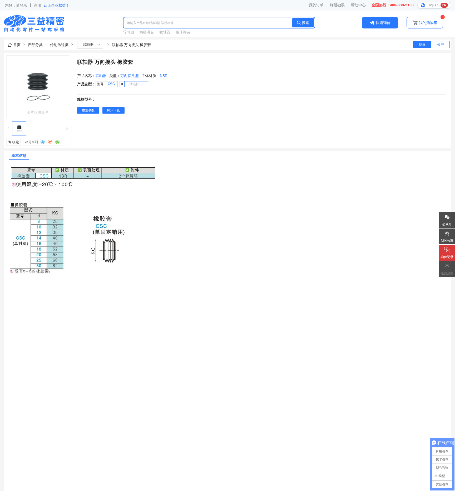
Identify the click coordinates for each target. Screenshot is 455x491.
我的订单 (316, 5)
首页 (17, 45)
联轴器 (164, 32)
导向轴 (128, 32)
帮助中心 (358, 5)
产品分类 (35, 45)
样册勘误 (337, 5)
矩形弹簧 (183, 32)
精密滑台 (146, 32)
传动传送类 (59, 45)
